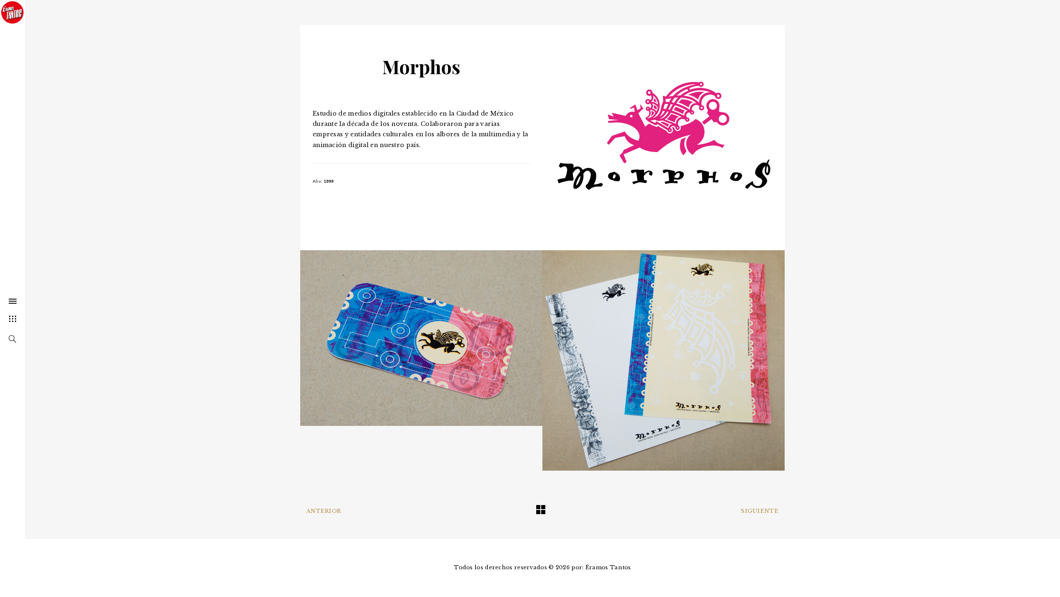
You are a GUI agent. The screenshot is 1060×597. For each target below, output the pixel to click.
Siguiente (759, 511)
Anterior (323, 511)
